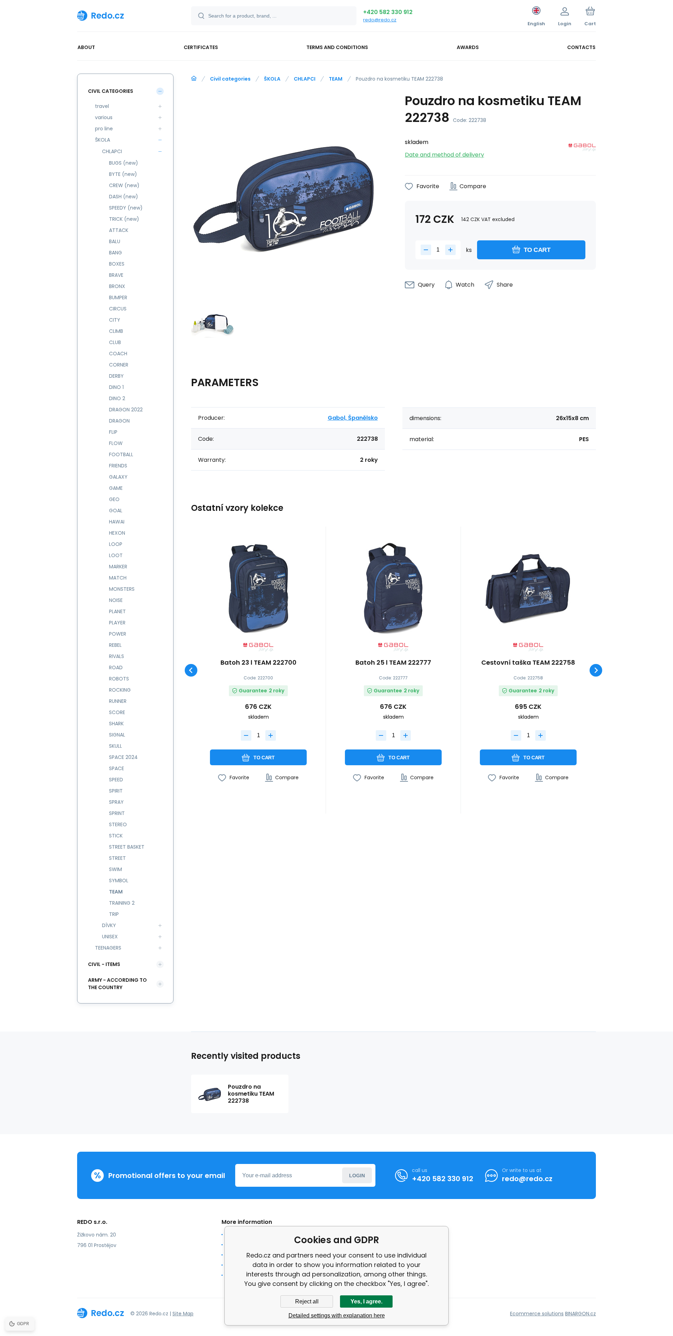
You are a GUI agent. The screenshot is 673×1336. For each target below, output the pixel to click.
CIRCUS (118, 308)
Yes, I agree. (366, 1301)
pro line (104, 128)
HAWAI (116, 521)
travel (102, 106)
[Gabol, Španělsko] (582, 149)
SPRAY (116, 802)
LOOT (116, 555)
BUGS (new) (123, 162)
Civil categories (230, 78)
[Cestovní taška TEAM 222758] (528, 587)
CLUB (115, 342)
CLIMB (116, 331)
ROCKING (120, 689)
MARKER (118, 566)
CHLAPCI (304, 78)
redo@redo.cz (379, 19)
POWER (117, 633)
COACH (118, 353)
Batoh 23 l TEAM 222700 (258, 663)
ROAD (116, 667)
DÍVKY (109, 925)
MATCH (118, 577)
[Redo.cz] (194, 78)
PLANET (117, 611)
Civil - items (104, 964)
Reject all (307, 1301)
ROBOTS (119, 678)
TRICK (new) (124, 218)
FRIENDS (118, 465)
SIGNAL (117, 734)
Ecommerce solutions (537, 1313)
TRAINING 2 (122, 902)
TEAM (335, 78)
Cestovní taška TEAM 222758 (528, 663)
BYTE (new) (123, 174)
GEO (114, 499)
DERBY (116, 375)
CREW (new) (124, 185)
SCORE (117, 712)
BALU (114, 241)
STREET (117, 858)
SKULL (115, 745)
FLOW (116, 443)
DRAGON (119, 420)
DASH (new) (123, 196)
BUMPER (118, 297)
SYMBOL (118, 880)
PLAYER (117, 622)
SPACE (116, 768)
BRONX (117, 286)
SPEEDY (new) (126, 207)
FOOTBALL (121, 454)
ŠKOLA (272, 78)
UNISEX (110, 936)
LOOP (115, 544)
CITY (114, 319)
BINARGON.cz (580, 1313)
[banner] (125, 15)
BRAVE (116, 275)
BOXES (116, 263)
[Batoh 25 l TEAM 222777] (393, 587)
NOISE (116, 600)
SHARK (116, 723)
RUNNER (118, 701)
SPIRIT (116, 790)
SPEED (116, 779)
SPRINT (117, 813)
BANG (115, 252)
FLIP (113, 432)
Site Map (182, 1313)
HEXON (117, 532)
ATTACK (118, 230)
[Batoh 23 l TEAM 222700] (258, 587)
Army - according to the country (117, 984)
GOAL (115, 510)
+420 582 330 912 (388, 12)
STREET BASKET (126, 846)
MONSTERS (122, 588)
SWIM (115, 869)
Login (357, 1175)
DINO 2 (117, 398)
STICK (116, 835)
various (104, 117)
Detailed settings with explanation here (336, 1315)
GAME (116, 488)
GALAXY (118, 476)
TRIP (114, 914)
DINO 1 (116, 387)
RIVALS (116, 656)
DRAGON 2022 (126, 409)
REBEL (115, 645)
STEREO (118, 824)
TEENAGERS (108, 947)
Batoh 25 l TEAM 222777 (393, 663)
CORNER (118, 364)
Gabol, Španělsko (353, 418)
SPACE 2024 (123, 757)
